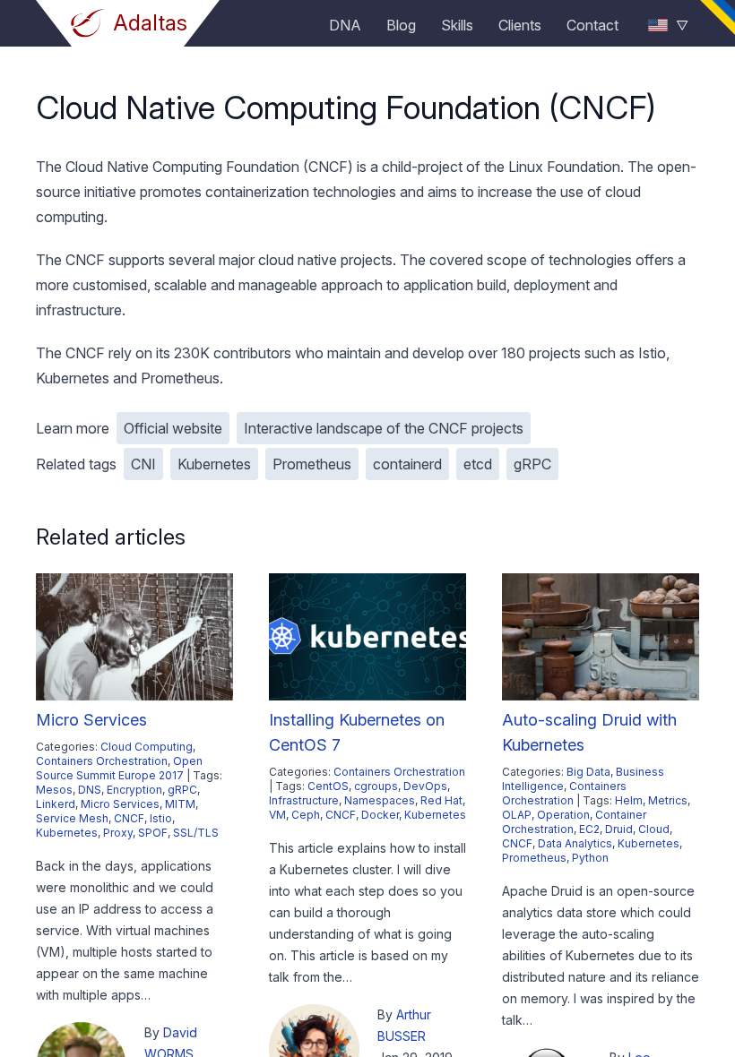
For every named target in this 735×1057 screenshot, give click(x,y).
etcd (477, 464)
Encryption (134, 789)
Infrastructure (304, 800)
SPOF (153, 832)
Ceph (305, 814)
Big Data (588, 771)
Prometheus (311, 464)
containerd (407, 464)
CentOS (328, 786)
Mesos (54, 789)
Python (590, 857)
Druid (619, 829)
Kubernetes (214, 464)
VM (277, 814)
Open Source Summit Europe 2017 (119, 768)
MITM (180, 804)
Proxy (118, 832)
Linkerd (55, 804)
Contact (592, 25)
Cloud (654, 829)
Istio (161, 818)
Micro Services (91, 719)
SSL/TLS (196, 832)
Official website (173, 428)
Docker (380, 814)
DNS (89, 789)
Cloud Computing (146, 746)
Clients (519, 25)
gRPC (532, 464)
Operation (563, 814)
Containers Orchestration (102, 761)
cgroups (376, 786)
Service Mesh (72, 818)
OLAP (517, 814)
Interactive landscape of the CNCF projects (383, 428)
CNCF (129, 818)
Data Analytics (575, 843)
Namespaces (379, 800)
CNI (143, 464)
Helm (629, 800)
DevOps (425, 786)
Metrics (667, 800)
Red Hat (441, 800)
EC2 (589, 829)
